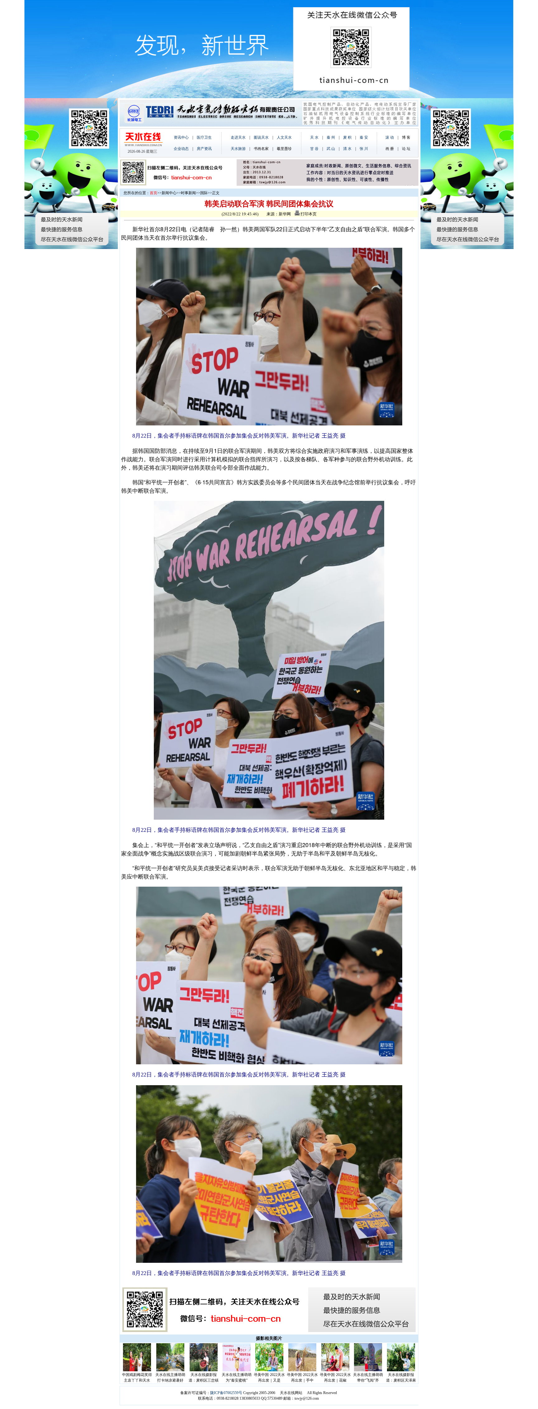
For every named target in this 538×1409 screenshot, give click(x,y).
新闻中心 (169, 193)
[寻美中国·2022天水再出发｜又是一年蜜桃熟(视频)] (269, 1370)
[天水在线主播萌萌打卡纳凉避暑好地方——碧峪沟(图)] (170, 1370)
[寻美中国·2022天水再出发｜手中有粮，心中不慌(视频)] (302, 1370)
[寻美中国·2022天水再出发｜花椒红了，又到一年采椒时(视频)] (335, 1370)
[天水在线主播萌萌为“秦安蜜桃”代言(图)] (237, 1370)
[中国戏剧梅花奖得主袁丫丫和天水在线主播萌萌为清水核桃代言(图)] (137, 1370)
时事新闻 (188, 193)
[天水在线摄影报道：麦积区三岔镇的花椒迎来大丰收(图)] (204, 1370)
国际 (204, 193)
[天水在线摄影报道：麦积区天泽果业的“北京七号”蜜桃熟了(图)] (401, 1370)
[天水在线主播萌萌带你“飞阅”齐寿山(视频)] (368, 1370)
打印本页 (308, 214)
